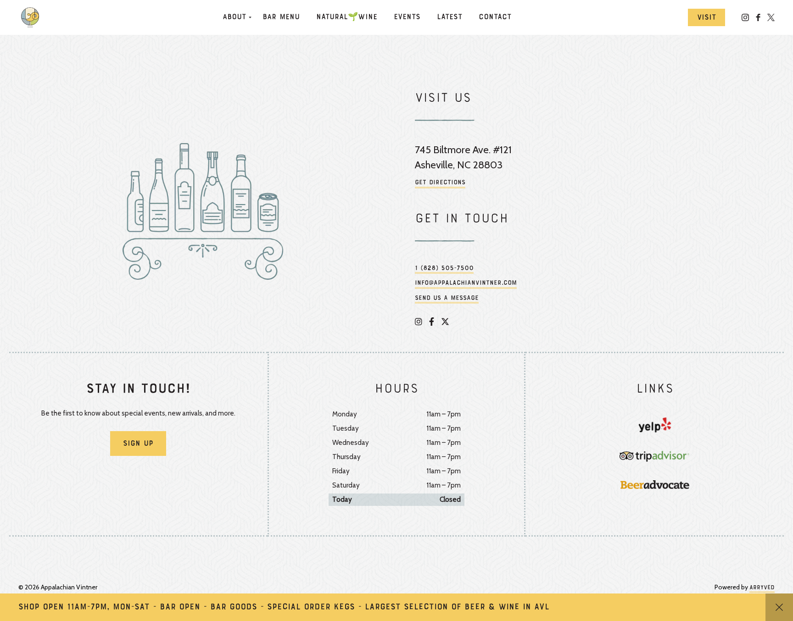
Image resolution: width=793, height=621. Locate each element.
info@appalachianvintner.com (466, 283)
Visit (706, 18)
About (234, 17)
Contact (495, 17)
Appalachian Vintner (32, 17)
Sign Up (138, 444)
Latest (449, 17)
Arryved (762, 588)
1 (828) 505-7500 (444, 268)
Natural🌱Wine (346, 17)
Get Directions (440, 182)
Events (407, 17)
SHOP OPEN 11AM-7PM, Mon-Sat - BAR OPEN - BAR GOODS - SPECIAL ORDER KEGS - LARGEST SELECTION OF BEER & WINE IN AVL (283, 607)
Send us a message (447, 298)
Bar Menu (281, 17)
